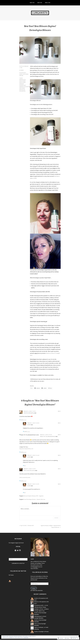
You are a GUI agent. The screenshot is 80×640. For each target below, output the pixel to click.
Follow (33, 588)
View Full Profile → (35, 568)
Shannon (36, 601)
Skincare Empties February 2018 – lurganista (33, 495)
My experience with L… (39, 605)
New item (32, 2)
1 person (25, 419)
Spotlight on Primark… (44, 631)
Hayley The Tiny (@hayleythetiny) (47, 436)
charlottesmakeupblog (29, 412)
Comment (56, 517)
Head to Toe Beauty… (39, 627)
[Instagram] (20, 550)
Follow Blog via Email (40, 572)
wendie (22, 70)
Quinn (35, 623)
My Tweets (11, 575)
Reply (59, 411)
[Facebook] (15, 550)
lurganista (40, 12)
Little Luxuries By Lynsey (29, 470)
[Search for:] (18, 559)
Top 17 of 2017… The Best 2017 (27, 525)
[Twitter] (17, 550)
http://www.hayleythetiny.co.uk (26, 448)
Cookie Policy (25, 637)
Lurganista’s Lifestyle (18, 563)
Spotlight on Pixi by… (39, 609)
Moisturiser (25, 74)
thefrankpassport (38, 616)
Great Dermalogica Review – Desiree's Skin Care (34, 499)
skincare (21, 75)
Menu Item (47, 2)
